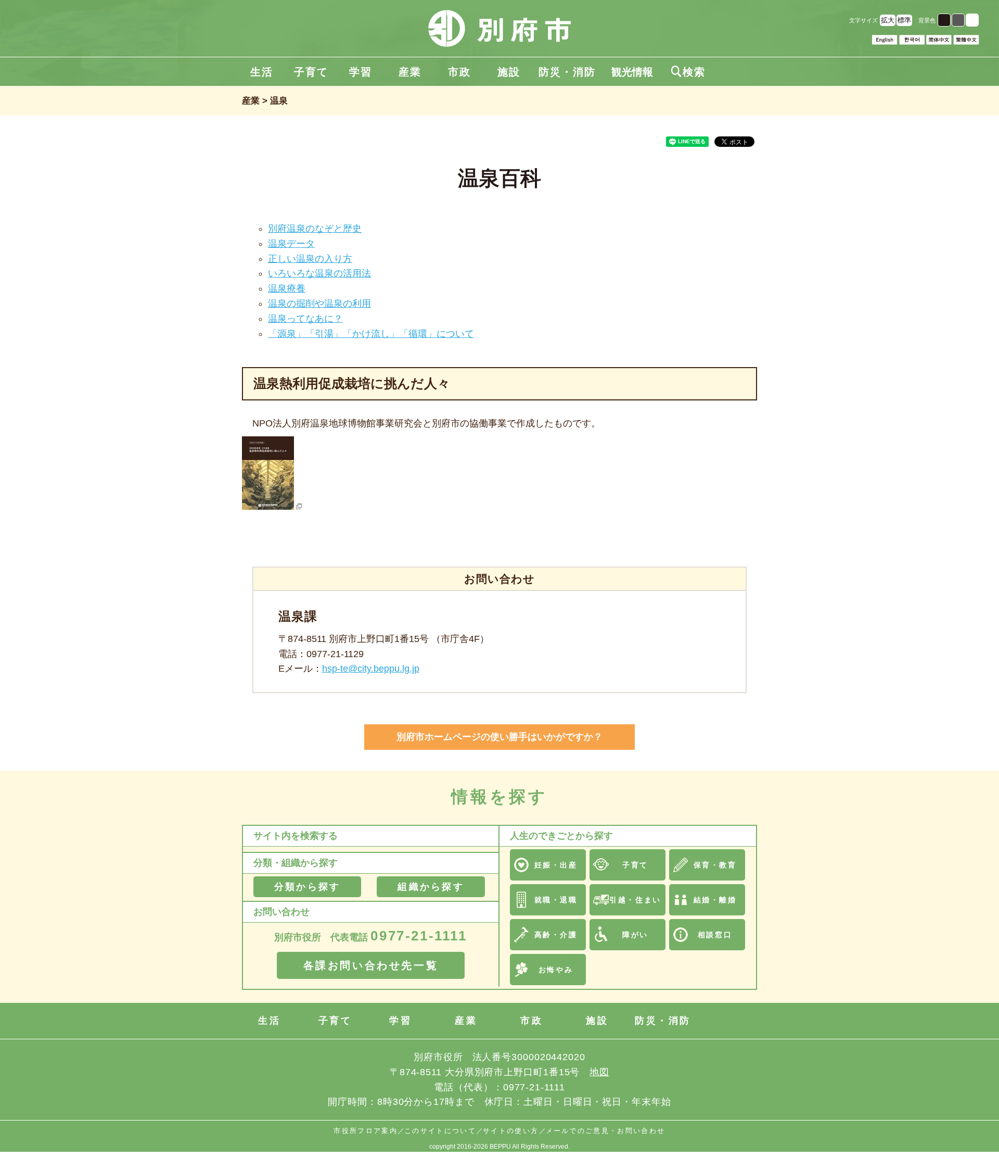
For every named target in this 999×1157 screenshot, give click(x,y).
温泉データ (291, 243)
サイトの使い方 (511, 1131)
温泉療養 (286, 288)
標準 (904, 20)
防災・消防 (567, 72)
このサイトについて (440, 1131)
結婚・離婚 (715, 900)
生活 (261, 72)
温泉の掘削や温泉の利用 (319, 303)
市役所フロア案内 (366, 1131)
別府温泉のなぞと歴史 (315, 228)
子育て (311, 72)
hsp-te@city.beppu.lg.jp (370, 668)
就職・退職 (556, 900)
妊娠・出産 (556, 865)
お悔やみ (556, 969)
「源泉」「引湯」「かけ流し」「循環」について (371, 334)
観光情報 (632, 72)
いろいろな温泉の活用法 (319, 273)
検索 (688, 72)
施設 (508, 72)
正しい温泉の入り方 (310, 259)
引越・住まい (635, 900)
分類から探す (307, 887)
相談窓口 (715, 934)
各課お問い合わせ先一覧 (371, 965)
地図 (599, 1072)
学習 (360, 72)
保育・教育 (715, 865)
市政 (459, 72)
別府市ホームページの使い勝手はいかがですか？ (499, 737)
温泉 (279, 101)
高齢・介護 (556, 934)
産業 (410, 72)
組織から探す (431, 887)
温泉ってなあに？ (305, 318)
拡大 (887, 20)
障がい (635, 934)
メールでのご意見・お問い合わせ (605, 1131)
